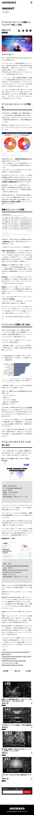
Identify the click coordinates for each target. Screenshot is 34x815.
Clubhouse (6, 241)
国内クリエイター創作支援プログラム (20, 391)
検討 (5, 421)
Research (4, 32)
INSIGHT (8, 803)
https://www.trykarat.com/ (14, 488)
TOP (3, 803)
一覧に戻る (17, 671)
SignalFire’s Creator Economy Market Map (14, 660)
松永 (10, 54)
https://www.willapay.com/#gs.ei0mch (17, 566)
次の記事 (28, 671)
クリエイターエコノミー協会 (10, 663)
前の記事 (5, 671)
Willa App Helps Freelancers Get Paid (12, 665)
